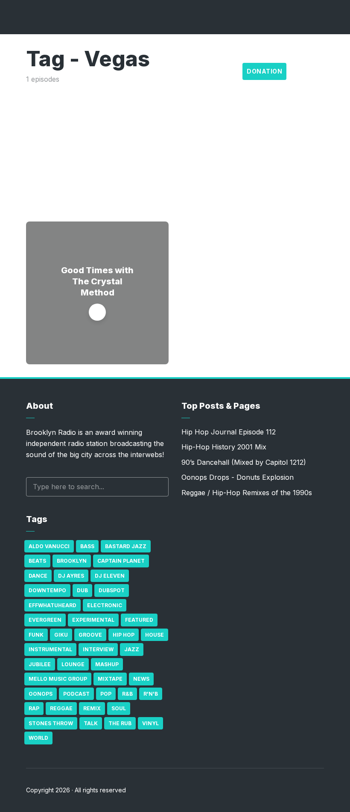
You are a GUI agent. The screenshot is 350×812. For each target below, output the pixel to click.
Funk (36, 635)
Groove (90, 635)
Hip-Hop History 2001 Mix (223, 447)
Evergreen (45, 620)
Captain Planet (121, 561)
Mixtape (110, 679)
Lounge (73, 664)
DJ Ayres (71, 576)
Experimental (93, 620)
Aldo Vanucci (49, 546)
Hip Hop (123, 635)
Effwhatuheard (52, 605)
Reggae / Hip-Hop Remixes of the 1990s (246, 492)
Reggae (61, 708)
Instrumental (50, 649)
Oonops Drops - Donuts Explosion (237, 477)
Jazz (131, 649)
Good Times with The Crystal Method (97, 281)
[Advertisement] (175, 149)
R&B (127, 694)
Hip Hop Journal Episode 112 (228, 432)
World (38, 738)
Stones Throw (51, 723)
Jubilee (40, 664)
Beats (37, 561)
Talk (91, 723)
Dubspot (112, 590)
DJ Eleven (110, 576)
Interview (98, 649)
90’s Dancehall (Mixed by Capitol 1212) (243, 462)
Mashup (107, 664)
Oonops (40, 694)
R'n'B (150, 694)
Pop (105, 694)
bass (87, 546)
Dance (38, 576)
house (154, 635)
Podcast (76, 694)
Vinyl (150, 723)
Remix (92, 708)
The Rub (119, 723)
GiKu (61, 635)
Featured (139, 620)
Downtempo (47, 590)
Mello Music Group (58, 679)
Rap (34, 708)
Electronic (104, 605)
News (141, 679)
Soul (118, 708)
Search (158, 486)
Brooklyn (72, 561)
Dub (82, 590)
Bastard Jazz (125, 546)
